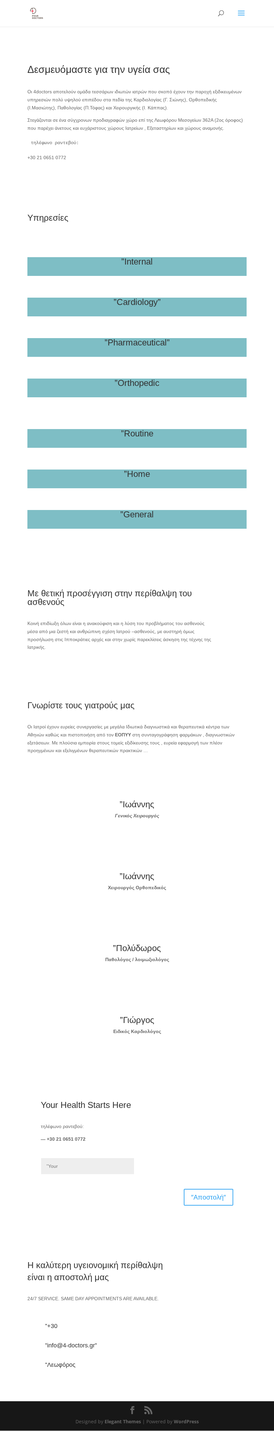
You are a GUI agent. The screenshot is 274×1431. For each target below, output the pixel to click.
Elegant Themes (123, 1421)
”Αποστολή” (208, 1197)
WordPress (186, 1421)
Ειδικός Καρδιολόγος (137, 1031)
